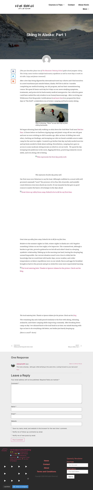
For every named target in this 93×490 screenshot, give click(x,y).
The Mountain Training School (52, 71)
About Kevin (83, 5)
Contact (71, 5)
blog (74, 315)
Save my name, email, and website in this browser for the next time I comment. (40, 428)
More (85, 9)
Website (14, 421)
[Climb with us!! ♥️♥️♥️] (12, 481)
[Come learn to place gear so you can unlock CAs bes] (5, 466)
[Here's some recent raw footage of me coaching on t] (19, 474)
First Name (70, 462)
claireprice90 (21, 364)
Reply (18, 369)
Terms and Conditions (46, 472)
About (46, 468)
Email (13, 414)
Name (13, 406)
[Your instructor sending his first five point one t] (5, 474)
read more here (57, 98)
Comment (15, 383)
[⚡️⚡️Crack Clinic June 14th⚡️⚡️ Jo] (19, 466)
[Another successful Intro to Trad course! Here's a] (26, 474)
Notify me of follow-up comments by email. (28, 432)
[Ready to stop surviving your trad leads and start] (19, 481)
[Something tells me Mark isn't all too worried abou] (26, 481)
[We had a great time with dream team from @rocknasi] (12, 466)
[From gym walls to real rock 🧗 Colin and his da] (5, 481)
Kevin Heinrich (24, 6)
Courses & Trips (56, 5)
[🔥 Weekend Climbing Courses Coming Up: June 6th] (26, 466)
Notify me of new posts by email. (24, 435)
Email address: (71, 469)
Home (46, 461)
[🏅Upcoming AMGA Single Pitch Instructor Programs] (12, 474)
